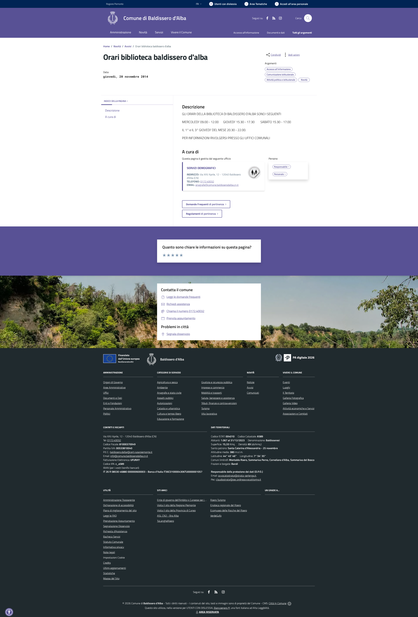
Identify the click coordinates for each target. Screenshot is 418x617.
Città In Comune (277, 603)
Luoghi (286, 387)
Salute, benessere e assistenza (218, 398)
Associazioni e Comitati (295, 414)
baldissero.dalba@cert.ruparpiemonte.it (131, 452)
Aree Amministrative (114, 387)
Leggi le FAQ (110, 516)
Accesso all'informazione (246, 32)
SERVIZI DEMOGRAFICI (201, 168)
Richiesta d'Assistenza (115, 531)
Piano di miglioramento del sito (120, 510)
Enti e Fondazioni (112, 403)
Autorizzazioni (164, 403)
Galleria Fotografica (293, 398)
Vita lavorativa (209, 414)
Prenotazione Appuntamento (119, 521)
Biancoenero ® (222, 608)
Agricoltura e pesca (167, 382)
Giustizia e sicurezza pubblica (216, 382)
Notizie (250, 382)
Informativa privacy (113, 547)
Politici (106, 414)
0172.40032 (207, 181)
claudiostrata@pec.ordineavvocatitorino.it (238, 479)
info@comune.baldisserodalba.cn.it (129, 456)
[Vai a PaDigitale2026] (295, 357)
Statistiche (109, 573)
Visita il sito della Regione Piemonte (176, 505)
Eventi (286, 382)
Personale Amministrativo (117, 408)
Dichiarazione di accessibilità (118, 505)
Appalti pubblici (165, 398)
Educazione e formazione (170, 419)
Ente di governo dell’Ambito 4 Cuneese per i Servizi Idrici (187, 500)
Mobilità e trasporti (211, 393)
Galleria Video (290, 403)
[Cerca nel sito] (308, 18)
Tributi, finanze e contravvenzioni (219, 403)
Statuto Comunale (113, 542)
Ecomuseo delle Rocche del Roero (228, 510)
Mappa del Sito (111, 578)
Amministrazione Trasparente (119, 500)
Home (106, 46)
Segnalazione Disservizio (116, 526)
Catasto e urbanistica (168, 408)
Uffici (106, 393)
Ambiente (162, 387)
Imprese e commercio (212, 387)
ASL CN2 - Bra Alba (168, 516)
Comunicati (253, 393)
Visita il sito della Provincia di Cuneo (176, 510)
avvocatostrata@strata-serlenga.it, (237, 476)
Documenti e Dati (112, 398)
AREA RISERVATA (209, 612)
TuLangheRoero (165, 521)
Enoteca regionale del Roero (225, 505)
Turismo (205, 408)
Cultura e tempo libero (169, 414)
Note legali (109, 552)
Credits (107, 563)
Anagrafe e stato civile (169, 393)
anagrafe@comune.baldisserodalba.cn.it (217, 185)
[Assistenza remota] (289, 603)
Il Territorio (288, 393)
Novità (117, 46)
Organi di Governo (113, 382)
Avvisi (128, 46)
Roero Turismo (217, 500)
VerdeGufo (215, 516)
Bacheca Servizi (111, 537)
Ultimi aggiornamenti (114, 568)
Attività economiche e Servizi (298, 408)
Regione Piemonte (114, 4)
